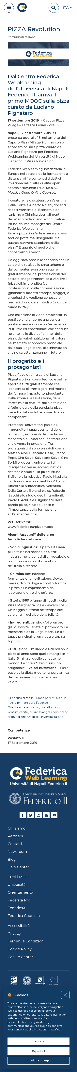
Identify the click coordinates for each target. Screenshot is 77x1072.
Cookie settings (38, 1060)
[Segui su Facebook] (23, 815)
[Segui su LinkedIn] (46, 815)
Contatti (15, 844)
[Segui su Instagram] (38, 815)
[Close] (65, 995)
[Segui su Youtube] (54, 815)
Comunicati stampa (21, 37)
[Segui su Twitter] (30, 815)
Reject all (38, 1051)
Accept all (38, 1041)
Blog (12, 859)
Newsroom (17, 852)
